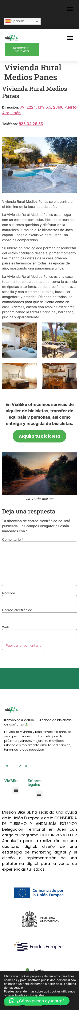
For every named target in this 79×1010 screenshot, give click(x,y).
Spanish (17, 21)
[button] (70, 9)
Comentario (13, 539)
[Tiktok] (19, 766)
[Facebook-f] (13, 766)
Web (5, 627)
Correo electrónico (17, 610)
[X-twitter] (26, 766)
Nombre (8, 593)
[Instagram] (6, 766)
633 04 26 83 (31, 123)
